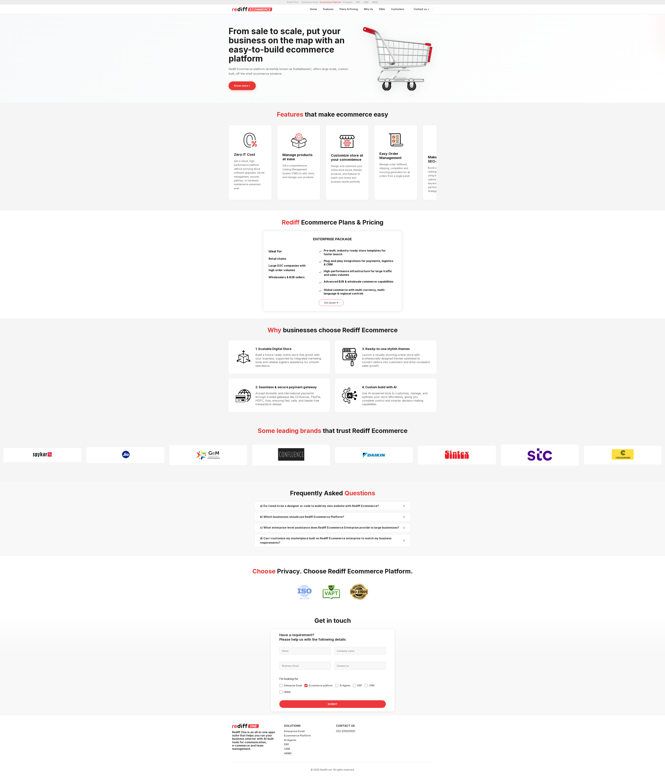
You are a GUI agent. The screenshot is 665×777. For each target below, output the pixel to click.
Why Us (368, 9)
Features (328, 9)
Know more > (242, 85)
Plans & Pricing (349, 9)
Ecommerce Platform (297, 735)
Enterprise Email (310, 2)
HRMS (375, 2)
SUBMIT (333, 704)
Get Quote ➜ (331, 302)
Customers (397, 9)
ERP (358, 2)
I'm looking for (288, 679)
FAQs (382, 9)
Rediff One (292, 2)
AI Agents (348, 2)
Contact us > (421, 9)
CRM (365, 2)
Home (313, 9)
